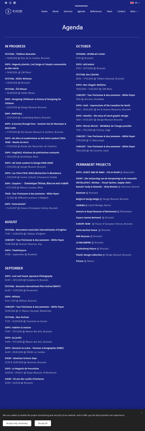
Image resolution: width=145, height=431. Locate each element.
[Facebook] (6, 2)
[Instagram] (10, 2)
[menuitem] (44, 11)
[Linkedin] (14, 2)
